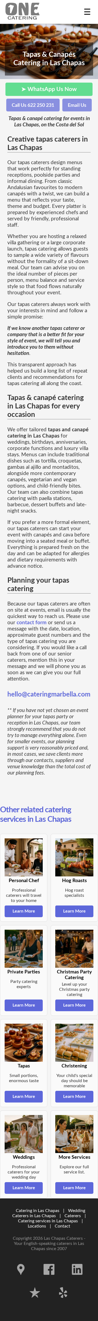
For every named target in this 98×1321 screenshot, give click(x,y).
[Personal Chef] (24, 857)
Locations (37, 1226)
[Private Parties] (24, 949)
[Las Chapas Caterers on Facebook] (49, 1279)
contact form (32, 622)
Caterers (73, 1216)
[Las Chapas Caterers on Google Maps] (21, 1279)
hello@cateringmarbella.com (48, 694)
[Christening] (74, 1043)
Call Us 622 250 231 (33, 105)
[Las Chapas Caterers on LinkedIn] (77, 1279)
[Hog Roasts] (74, 857)
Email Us (77, 105)
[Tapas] (24, 1043)
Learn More (24, 911)
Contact (62, 1226)
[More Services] (74, 1134)
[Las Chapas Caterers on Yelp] (63, 1302)
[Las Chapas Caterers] (22, 12)
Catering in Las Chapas (37, 1210)
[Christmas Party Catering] (74, 949)
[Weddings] (24, 1134)
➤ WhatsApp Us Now (49, 89)
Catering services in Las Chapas (48, 1221)
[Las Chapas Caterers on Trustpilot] (35, 1302)
